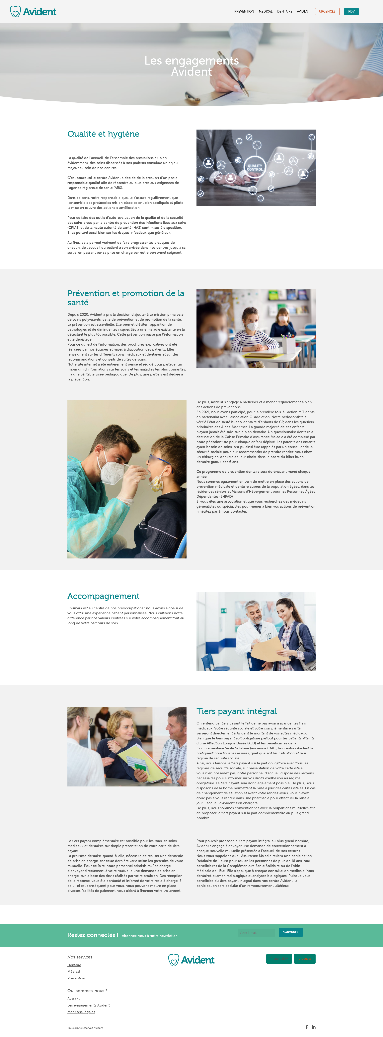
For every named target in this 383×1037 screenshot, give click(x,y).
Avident (303, 11)
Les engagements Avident (88, 1005)
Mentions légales (81, 1012)
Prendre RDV (279, 958)
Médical (265, 11)
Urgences (327, 11)
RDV (351, 11)
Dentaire (284, 11)
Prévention (244, 11)
